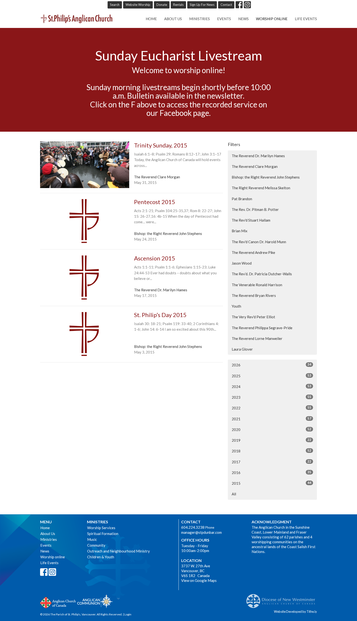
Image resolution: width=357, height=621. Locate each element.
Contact (226, 5)
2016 (271, 472)
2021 (271, 418)
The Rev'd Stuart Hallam (251, 220)
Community (96, 545)
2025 (271, 375)
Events (224, 19)
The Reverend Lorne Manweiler (257, 338)
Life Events (306, 19)
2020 (271, 429)
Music (92, 539)
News (243, 19)
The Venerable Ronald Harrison (257, 285)
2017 (271, 461)
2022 (271, 407)
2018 (271, 450)
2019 (271, 440)
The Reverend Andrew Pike (253, 252)
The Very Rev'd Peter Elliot (253, 317)
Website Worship (138, 5)
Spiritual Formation (102, 533)
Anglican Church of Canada (58, 602)
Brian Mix (239, 231)
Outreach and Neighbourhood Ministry (118, 551)
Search (114, 5)
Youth (236, 306)
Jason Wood (242, 263)
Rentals (178, 5)
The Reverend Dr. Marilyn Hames (258, 156)
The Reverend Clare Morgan (255, 166)
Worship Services (101, 528)
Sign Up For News (202, 5)
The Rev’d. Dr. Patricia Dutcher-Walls (262, 274)
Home (151, 19)
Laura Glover (242, 349)
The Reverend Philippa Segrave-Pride (262, 328)
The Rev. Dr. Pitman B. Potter (255, 209)
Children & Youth (100, 557)
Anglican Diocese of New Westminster (282, 599)
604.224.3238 (192, 527)
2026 (271, 364)
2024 (271, 386)
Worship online (272, 19)
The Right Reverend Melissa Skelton (261, 188)
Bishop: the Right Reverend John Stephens (266, 177)
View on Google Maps (199, 580)
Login (127, 614)
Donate (161, 5)
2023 (271, 397)
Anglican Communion (95, 601)
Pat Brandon (242, 199)
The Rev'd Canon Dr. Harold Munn (259, 242)
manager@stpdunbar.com (201, 532)
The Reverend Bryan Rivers (254, 295)
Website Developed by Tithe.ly (295, 611)
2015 (271, 483)
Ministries (199, 19)
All (234, 494)
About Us (173, 19)
